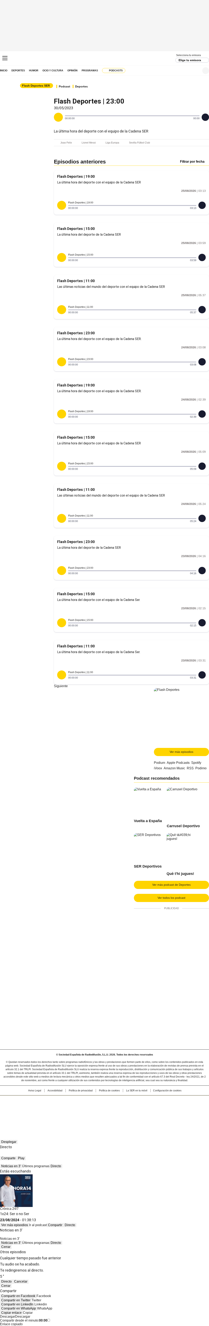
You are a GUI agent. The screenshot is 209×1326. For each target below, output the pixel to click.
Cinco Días (112, 1107)
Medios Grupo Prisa (21, 1114)
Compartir (55, 1225)
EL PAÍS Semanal (142, 1107)
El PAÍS (56, 1100)
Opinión (72, 70)
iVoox (158, 768)
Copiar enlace (11, 1312)
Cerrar (5, 1247)
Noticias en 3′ (11, 1166)
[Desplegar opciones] (205, 117)
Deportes (18, 70)
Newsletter (195, 70)
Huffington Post (62, 1107)
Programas (90, 70)
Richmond (54, 1113)
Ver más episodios (181, 751)
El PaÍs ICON (112, 1113)
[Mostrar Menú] (5, 58)
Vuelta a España (148, 821)
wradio (96, 1107)
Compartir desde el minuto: (23, 1320)
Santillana (93, 1100)
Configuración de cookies (167, 1090)
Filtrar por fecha (192, 161)
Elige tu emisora (190, 60)
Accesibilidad (55, 1090)
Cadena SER (104, 58)
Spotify (196, 762)
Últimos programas (35, 1166)
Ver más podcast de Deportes (171, 884)
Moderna (75, 1113)
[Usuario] (205, 70)
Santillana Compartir (116, 1100)
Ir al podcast (38, 1225)
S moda (129, 1113)
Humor (33, 70)
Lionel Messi (89, 142)
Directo (56, 1166)
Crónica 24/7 (9, 1208)
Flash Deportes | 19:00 (76, 176)
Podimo (201, 768)
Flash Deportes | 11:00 (76, 281)
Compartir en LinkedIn (17, 1304)
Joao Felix (66, 142)
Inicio (3, 70)
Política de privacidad (81, 1090)
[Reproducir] (58, 117)
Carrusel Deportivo (183, 826)
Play (21, 1158)
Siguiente (61, 686)
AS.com (149, 1100)
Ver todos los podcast (171, 897)
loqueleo (147, 1113)
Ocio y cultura (52, 70)
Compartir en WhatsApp (18, 1308)
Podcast (64, 86)
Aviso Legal (34, 1090)
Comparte (8, 1158)
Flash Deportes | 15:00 (76, 228)
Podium (159, 762)
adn (163, 1100)
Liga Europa (112, 142)
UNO (84, 1107)
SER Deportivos (148, 866)
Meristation (168, 1113)
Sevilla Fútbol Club (139, 142)
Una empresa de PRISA (21, 1104)
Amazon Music (174, 768)
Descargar (7, 1316)
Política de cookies (109, 1090)
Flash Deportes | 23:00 (76, 333)
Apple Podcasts (178, 762)
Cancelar (20, 1281)
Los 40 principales (74, 1100)
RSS (190, 768)
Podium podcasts (94, 1113)
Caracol (178, 1100)
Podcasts (116, 70)
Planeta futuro (159, 1107)
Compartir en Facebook (18, 1296)
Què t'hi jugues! (180, 874)
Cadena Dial (127, 1107)
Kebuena (176, 1107)
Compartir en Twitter (15, 1300)
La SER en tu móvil (136, 1090)
